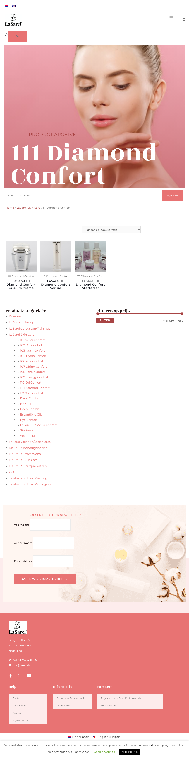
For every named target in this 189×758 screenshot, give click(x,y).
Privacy (16, 712)
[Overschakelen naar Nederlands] (6, 6)
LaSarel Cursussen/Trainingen (31, 328)
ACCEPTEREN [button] (130, 751)
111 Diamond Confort (35, 388)
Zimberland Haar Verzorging (30, 484)
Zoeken (173, 195)
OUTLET (15, 472)
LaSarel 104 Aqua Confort (38, 425)
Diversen (15, 316)
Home (10, 207)
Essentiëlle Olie (31, 414)
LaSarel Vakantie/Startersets (30, 442)
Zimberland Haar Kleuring (28, 478)
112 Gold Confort (31, 393)
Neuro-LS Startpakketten (28, 466)
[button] (171, 16)
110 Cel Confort (31, 382)
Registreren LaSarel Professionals (121, 698)
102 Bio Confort (31, 345)
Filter (105, 320)
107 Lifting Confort (33, 366)
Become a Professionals (71, 698)
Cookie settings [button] (104, 752)
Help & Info (19, 705)
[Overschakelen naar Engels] (13, 6)
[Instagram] (20, 676)
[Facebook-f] (10, 676)
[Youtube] (29, 676)
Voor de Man (29, 435)
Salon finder (64, 705)
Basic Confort (30, 398)
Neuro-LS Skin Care (23, 460)
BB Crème (27, 404)
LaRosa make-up (21, 322)
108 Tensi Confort (32, 372)
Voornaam (21, 524)
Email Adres (23, 561)
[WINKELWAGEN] (17, 36)
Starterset (27, 430)
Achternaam (23, 543)
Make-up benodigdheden (28, 448)
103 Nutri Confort (32, 350)
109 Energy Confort (34, 377)
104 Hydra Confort (33, 356)
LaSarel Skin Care (28, 207)
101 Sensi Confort (32, 340)
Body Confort (30, 409)
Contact (17, 698)
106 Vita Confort (31, 361)
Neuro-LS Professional (25, 454)
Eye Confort (28, 420)
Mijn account (20, 720)
